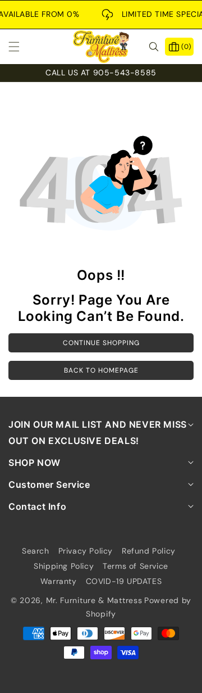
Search (35, 551)
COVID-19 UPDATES (124, 581)
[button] (20, 46)
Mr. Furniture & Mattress (94, 600)
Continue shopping (101, 342)
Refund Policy (149, 551)
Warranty (58, 581)
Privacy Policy (85, 551)
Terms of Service (135, 566)
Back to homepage (101, 370)
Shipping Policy (64, 566)
